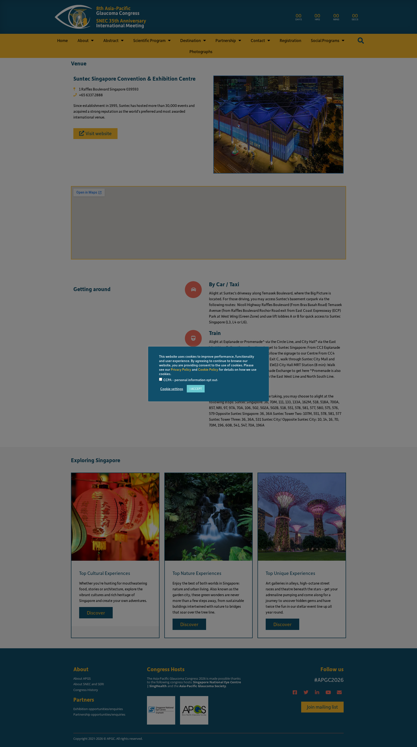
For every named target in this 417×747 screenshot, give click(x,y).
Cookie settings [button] (171, 389)
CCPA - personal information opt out (190, 380)
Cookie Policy (208, 369)
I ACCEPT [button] (196, 389)
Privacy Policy (181, 369)
